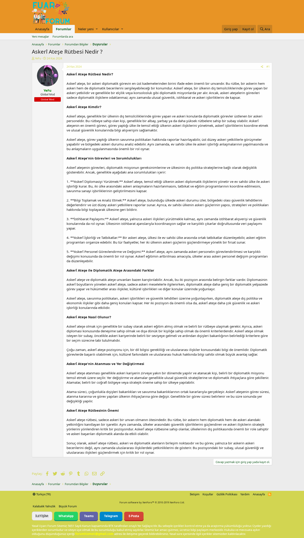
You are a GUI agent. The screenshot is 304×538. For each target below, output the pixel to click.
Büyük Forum (68, 506)
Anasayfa (42, 29)
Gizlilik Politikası (227, 494)
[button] (97, 29)
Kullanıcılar (110, 29)
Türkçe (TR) (43, 494)
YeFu (38, 58)
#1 (268, 67)
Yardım (244, 494)
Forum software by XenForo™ (152, 502)
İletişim (194, 494)
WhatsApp (66, 516)
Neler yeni (86, 29)
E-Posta (134, 516)
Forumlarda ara (63, 36)
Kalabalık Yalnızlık (44, 506)
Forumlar (63, 29)
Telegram (111, 516)
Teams (88, 516)
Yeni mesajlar (40, 36)
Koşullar (208, 494)
